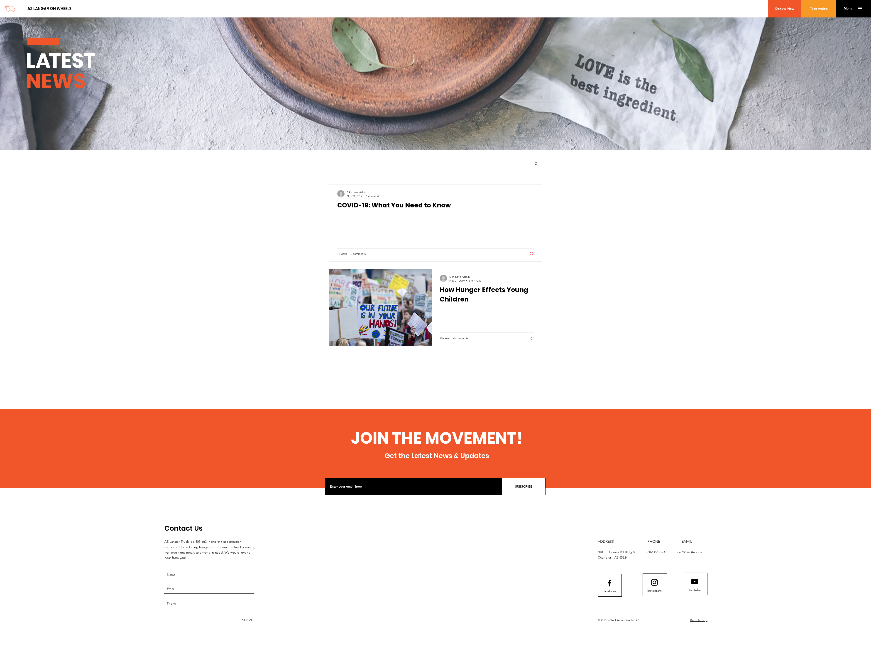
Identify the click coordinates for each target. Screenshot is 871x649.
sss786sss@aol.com (691, 552)
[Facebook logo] (609, 583)
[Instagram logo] (654, 582)
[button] (848, 8)
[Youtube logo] (694, 581)
